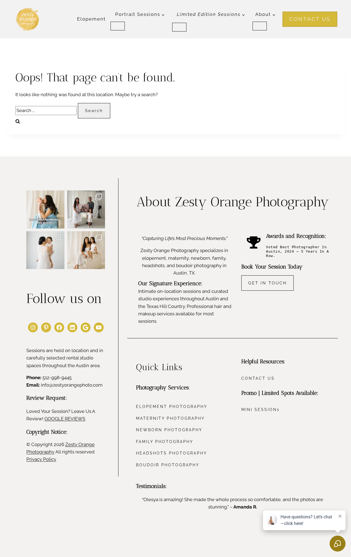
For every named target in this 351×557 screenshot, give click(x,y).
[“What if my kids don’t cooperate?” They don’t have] (45, 250)
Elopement (91, 19)
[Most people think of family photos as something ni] (86, 209)
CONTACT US (310, 19)
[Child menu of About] (260, 26)
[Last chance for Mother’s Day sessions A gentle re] (45, 209)
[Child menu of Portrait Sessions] (118, 26)
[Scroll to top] (341, 502)
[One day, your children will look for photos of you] (86, 250)
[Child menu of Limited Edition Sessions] (179, 27)
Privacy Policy (41, 459)
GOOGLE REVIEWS (64, 418)
